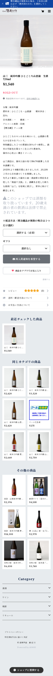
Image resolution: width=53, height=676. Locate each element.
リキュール (7, 615)
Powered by (23, 647)
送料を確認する (33, 98)
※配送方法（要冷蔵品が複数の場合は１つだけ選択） (26, 223)
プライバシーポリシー (14, 632)
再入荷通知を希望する (28, 259)
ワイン (5, 597)
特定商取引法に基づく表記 (16, 637)
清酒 (4, 588)
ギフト (6, 241)
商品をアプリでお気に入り (28, 270)
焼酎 (4, 606)
